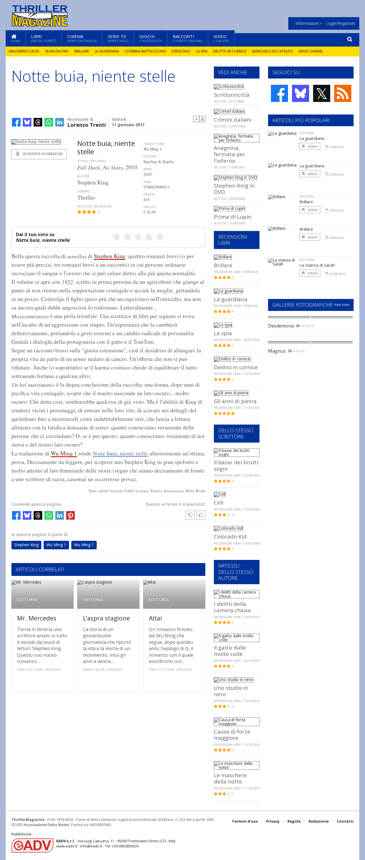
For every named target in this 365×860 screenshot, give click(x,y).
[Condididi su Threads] (38, 122)
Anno (148, 168)
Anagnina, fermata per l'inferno (229, 154)
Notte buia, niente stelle (120, 453)
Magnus (277, 351)
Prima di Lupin (232, 216)
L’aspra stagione (106, 618)
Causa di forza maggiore (232, 734)
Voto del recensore (94, 206)
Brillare (81, 51)
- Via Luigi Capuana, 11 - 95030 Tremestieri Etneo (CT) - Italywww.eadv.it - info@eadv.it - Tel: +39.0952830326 (116, 843)
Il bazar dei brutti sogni (236, 465)
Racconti (188, 38)
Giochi (150, 38)
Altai (155, 618)
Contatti (345, 821)
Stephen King (109, 256)
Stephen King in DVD (234, 188)
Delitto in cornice (229, 51)
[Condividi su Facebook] (16, 122)
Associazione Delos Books (46, 824)
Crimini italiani (233, 119)
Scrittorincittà (232, 94)
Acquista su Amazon (42, 153)
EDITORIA (27, 599)
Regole (294, 821)
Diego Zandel (311, 51)
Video (221, 38)
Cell (218, 502)
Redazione (319, 821)
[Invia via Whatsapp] (49, 122)
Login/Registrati (340, 23)
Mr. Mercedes (36, 618)
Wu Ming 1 (64, 453)
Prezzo (149, 206)
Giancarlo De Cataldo (272, 51)
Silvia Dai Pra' (57, 51)
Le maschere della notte (230, 778)
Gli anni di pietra (235, 401)
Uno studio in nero (231, 691)
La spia (202, 51)
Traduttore (153, 143)
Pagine (149, 194)
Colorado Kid (230, 536)
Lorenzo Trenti (86, 124)
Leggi (312, 146)
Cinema (82, 38)
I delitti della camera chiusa (232, 607)
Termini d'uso (245, 821)
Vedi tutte (341, 304)
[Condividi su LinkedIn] (59, 122)
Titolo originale (91, 160)
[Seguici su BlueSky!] (300, 93)
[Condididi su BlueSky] (27, 122)
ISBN (147, 181)
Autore (83, 176)
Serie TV (118, 38)
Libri (43, 38)
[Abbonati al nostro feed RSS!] (342, 93)
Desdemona (281, 326)
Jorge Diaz (181, 51)
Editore (150, 156)
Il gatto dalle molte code (230, 650)
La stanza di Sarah (317, 265)
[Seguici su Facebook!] (279, 93)
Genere (83, 191)
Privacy (272, 821)
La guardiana (106, 51)
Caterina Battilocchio (145, 51)
